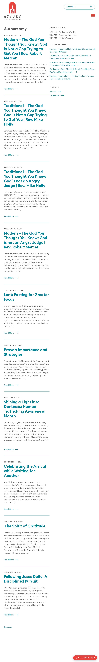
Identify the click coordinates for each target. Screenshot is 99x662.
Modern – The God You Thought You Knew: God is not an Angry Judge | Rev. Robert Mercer (25, 240)
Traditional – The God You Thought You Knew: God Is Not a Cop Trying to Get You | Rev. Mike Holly (25, 115)
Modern (53, 91)
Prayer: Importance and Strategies (25, 352)
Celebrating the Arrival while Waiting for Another (25, 471)
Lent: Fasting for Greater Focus (26, 297)
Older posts (8, 627)
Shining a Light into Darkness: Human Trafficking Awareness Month (24, 408)
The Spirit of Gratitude (24, 526)
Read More (9, 89)
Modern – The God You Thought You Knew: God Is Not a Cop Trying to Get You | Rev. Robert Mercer (25, 48)
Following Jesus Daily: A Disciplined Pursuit (25, 579)
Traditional (54, 95)
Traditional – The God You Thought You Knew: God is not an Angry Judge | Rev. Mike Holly (25, 178)
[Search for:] (79, 7)
